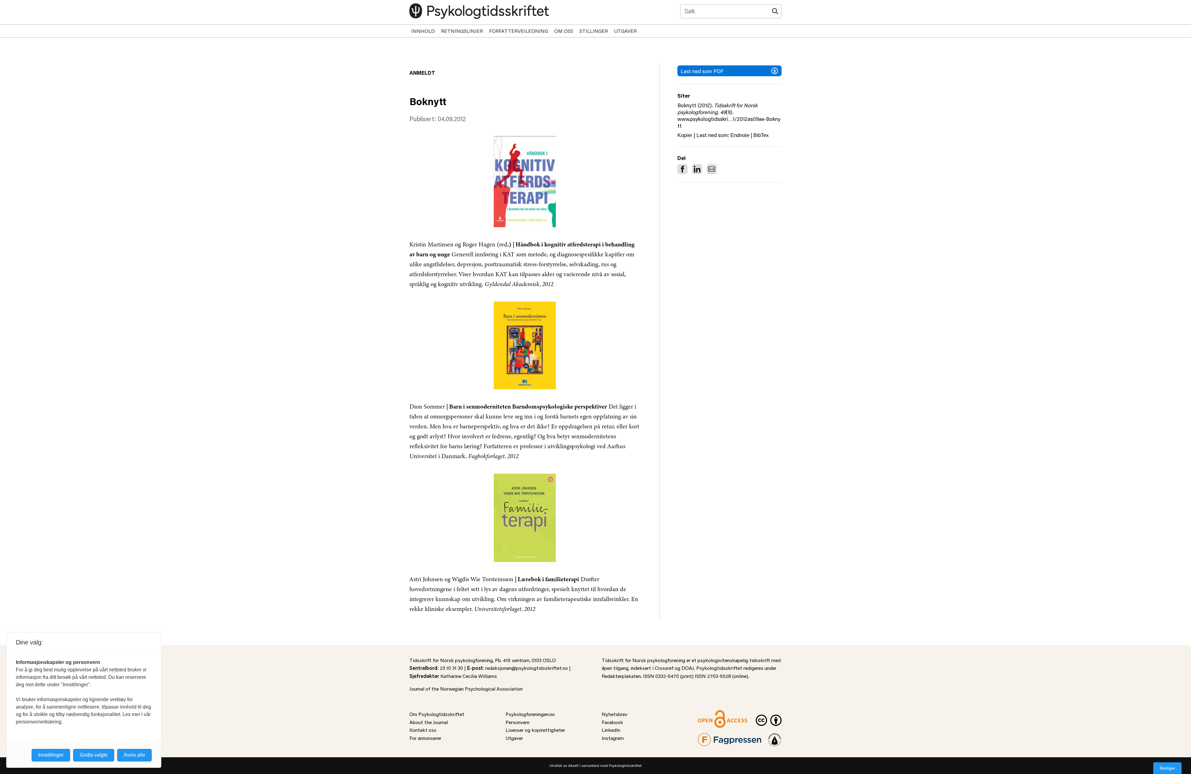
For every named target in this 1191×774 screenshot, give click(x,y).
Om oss (563, 31)
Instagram (613, 738)
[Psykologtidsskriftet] (479, 11)
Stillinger (593, 31)
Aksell (573, 765)
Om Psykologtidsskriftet (436, 714)
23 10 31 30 (451, 668)
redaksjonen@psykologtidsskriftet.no (526, 668)
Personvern (517, 722)
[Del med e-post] (712, 169)
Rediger (1167, 768)
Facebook (612, 722)
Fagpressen (710, 737)
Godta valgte (94, 755)
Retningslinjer (462, 31)
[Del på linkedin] (697, 169)
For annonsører (425, 738)
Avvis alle (134, 755)
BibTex (761, 135)
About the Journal (428, 722)
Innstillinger (51, 755)
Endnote (739, 135)
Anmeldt (422, 72)
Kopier (684, 135)
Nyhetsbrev (614, 714)
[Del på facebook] (682, 169)
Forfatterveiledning (518, 31)
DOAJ (687, 668)
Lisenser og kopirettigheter (535, 730)
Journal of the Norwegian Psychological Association (466, 688)
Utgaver (625, 31)
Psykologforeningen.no (530, 714)
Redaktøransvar (774, 737)
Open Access (712, 714)
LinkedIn (611, 730)
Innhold (423, 31)
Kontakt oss (422, 730)
